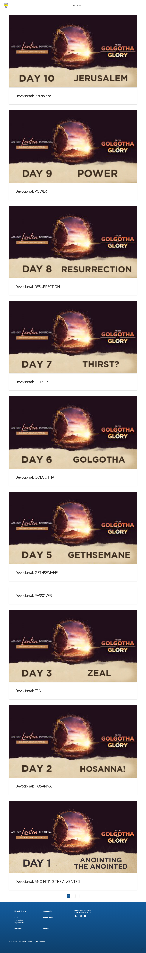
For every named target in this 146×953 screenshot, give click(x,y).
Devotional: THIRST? (31, 381)
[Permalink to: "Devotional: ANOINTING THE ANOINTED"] (73, 837)
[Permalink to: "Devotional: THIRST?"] (73, 337)
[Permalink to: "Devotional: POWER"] (73, 146)
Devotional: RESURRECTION (37, 286)
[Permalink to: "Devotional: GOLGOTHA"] (73, 432)
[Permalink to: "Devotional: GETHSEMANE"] (73, 528)
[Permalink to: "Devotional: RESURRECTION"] (73, 242)
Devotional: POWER (31, 191)
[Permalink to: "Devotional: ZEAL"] (73, 646)
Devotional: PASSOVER (33, 595)
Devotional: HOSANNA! (34, 786)
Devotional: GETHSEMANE (36, 572)
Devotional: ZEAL (28, 690)
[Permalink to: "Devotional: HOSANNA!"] (73, 741)
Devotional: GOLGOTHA (34, 477)
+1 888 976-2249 (86, 913)
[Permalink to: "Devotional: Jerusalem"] (73, 51)
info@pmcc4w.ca (85, 910)
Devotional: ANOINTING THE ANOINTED (47, 881)
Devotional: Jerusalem (33, 95)
